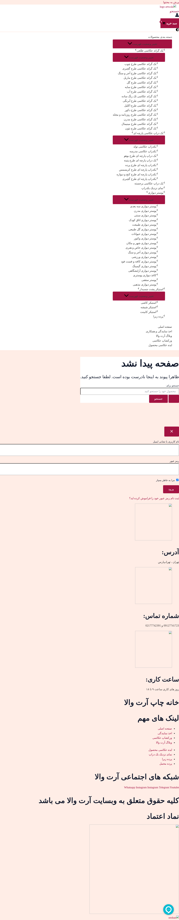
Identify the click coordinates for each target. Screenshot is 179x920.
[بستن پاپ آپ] (171, 432)
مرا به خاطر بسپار (166, 480)
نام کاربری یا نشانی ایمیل (166, 441)
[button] (174, 11)
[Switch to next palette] (177, 30)
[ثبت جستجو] (174, 399)
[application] (136, 50)
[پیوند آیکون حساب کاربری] (177, 15)
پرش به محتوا (171, 2)
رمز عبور (174, 461)
